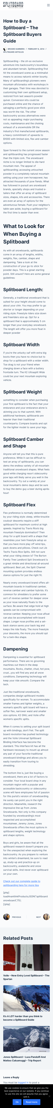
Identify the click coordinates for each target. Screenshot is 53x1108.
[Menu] (48, 5)
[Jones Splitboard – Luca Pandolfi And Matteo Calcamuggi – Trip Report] (26, 1039)
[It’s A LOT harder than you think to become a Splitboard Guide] (26, 998)
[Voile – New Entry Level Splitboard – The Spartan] (26, 957)
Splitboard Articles (13, 52)
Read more (31, 1102)
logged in (23, 1082)
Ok (17, 1102)
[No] (49, 1096)
